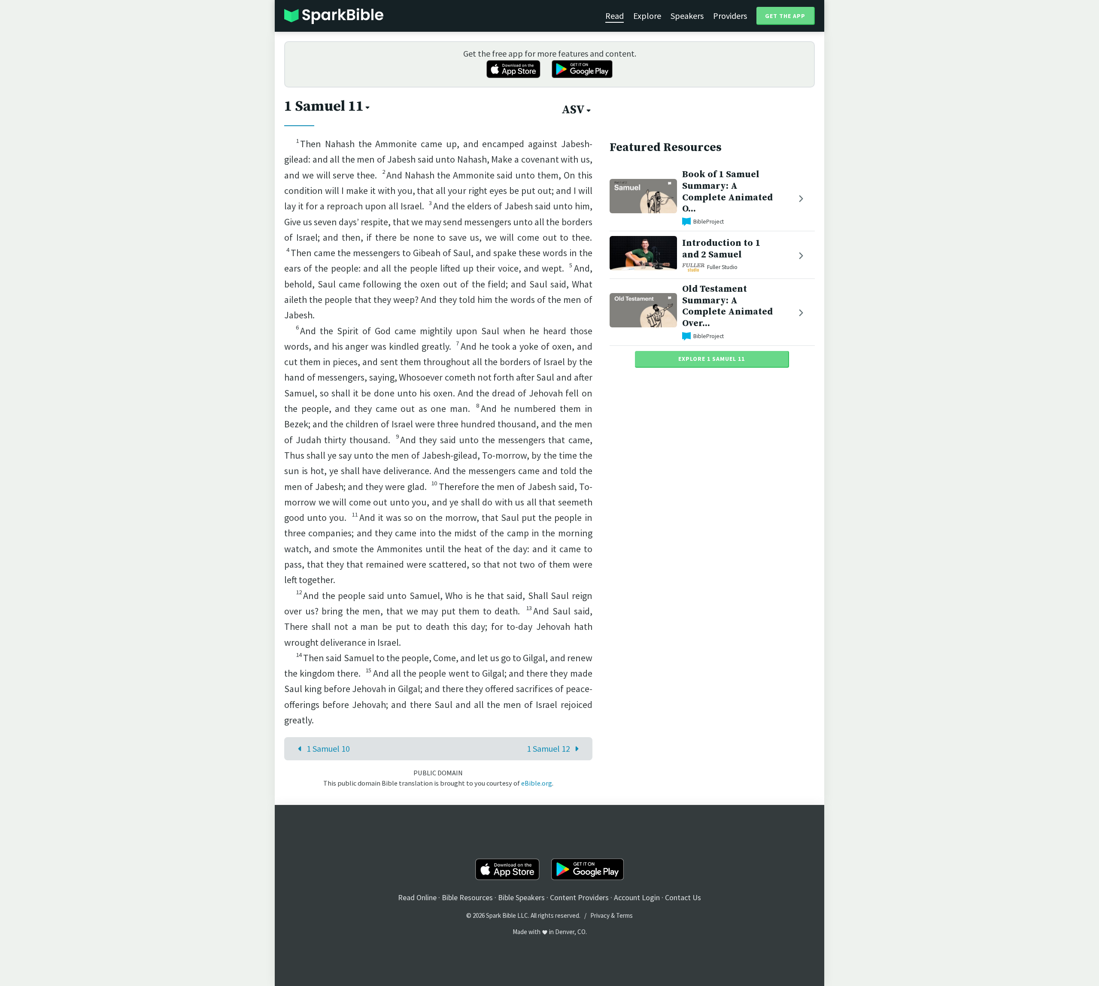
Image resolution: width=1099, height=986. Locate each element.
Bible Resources (467, 897)
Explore (647, 15)
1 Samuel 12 (548, 748)
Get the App (785, 16)
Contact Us (683, 897)
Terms (624, 915)
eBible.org (536, 783)
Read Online (417, 897)
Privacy (600, 915)
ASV (573, 110)
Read (614, 15)
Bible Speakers (521, 897)
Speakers (687, 15)
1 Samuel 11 (324, 106)
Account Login (637, 897)
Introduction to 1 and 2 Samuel (721, 248)
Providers (730, 15)
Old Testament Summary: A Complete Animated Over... (727, 306)
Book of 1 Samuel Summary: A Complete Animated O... (727, 192)
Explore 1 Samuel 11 (711, 359)
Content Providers (579, 897)
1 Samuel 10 (328, 748)
